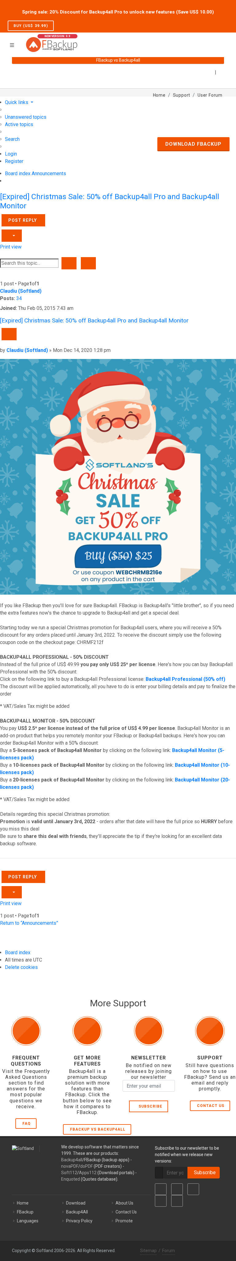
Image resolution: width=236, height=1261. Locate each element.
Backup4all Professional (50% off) (185, 679)
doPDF (86, 1166)
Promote (124, 1220)
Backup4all (71, 1159)
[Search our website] (222, 41)
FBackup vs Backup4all (97, 1129)
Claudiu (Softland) (20, 291)
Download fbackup (193, 144)
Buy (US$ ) (31, 26)
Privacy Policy (79, 1220)
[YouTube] (161, 1201)
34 (19, 298)
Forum (168, 1250)
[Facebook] (161, 1189)
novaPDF (69, 1166)
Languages (27, 1220)
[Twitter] (177, 1189)
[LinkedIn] (193, 1189)
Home (23, 1203)
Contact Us (210, 1106)
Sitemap (148, 1250)
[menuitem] (25, 117)
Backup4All (77, 1211)
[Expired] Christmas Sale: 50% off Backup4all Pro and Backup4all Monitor (94, 320)
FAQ (26, 1123)
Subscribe (149, 1106)
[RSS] (177, 1201)
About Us (124, 1203)
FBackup (25, 1211)
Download (75, 1203)
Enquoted (70, 1179)
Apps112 (87, 1172)
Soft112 (69, 1172)
